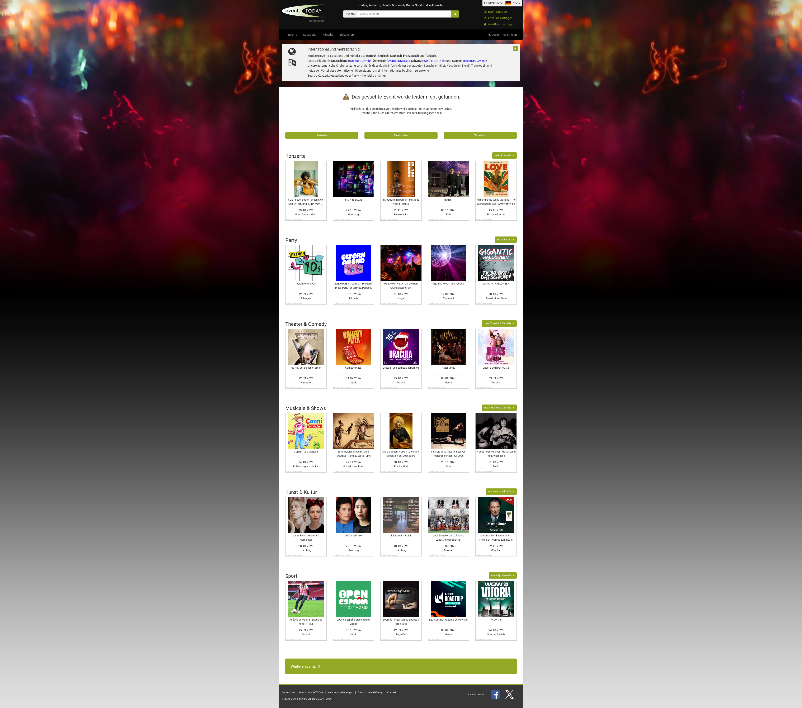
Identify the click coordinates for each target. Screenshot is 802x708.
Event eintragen (497, 11)
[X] (509, 694)
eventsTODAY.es (474, 60)
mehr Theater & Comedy (498, 323)
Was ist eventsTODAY (311, 692)
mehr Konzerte (504, 155)
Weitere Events (304, 666)
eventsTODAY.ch (434, 60)
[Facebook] (495, 694)
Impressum (288, 692)
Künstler (327, 34)
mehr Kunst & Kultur (500, 491)
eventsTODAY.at (398, 60)
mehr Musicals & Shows (498, 407)
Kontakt (391, 692)
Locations (309, 34)
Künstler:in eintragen (500, 24)
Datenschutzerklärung (370, 692)
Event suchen (401, 135)
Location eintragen (500, 18)
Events (292, 34)
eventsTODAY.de (360, 60)
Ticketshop (347, 34)
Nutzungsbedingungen (340, 692)
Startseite (321, 135)
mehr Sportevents (502, 575)
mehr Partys (505, 239)
